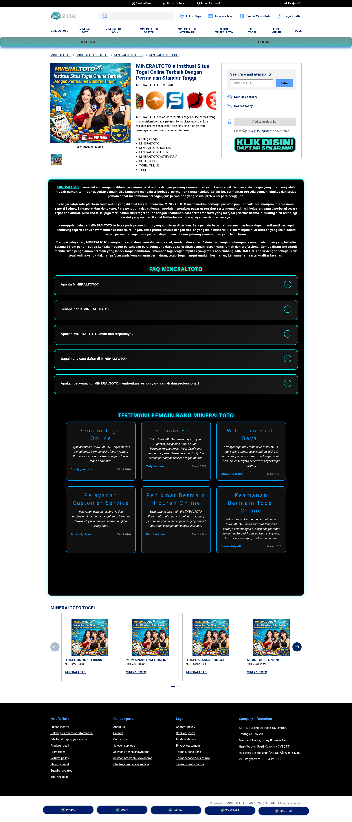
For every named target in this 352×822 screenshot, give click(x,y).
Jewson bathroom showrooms (132, 758)
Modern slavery (186, 739)
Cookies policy (185, 733)
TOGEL (297, 30)
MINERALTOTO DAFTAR (149, 31)
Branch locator (59, 727)
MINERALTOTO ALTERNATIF (187, 31)
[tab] (173, 686)
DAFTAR (88, 42)
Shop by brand (59, 764)
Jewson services (124, 745)
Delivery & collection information (71, 733)
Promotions (57, 752)
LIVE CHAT (286, 811)
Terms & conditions (188, 752)
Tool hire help (59, 777)
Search (104, 16)
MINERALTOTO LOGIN (114, 31)
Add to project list (265, 121)
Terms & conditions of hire (193, 758)
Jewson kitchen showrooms (131, 752)
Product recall (59, 745)
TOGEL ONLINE (276, 31)
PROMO (70, 810)
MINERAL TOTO (84, 31)
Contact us (120, 739)
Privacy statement (188, 745)
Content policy (185, 727)
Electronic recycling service (131, 764)
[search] (136, 16)
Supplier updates (61, 770)
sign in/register (261, 131)
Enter (284, 83)
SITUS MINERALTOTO (224, 31)
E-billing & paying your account (70, 739)
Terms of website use (190, 764)
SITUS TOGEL (252, 31)
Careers (118, 733)
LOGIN (264, 42)
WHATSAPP (232, 811)
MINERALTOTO (59, 30)
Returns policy (59, 758)
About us (119, 727)
